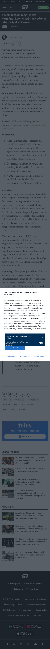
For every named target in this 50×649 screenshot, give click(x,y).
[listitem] (24, 337)
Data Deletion (11, 356)
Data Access (25, 356)
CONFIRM (15, 348)
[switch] (41, 343)
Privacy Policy (38, 356)
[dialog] (25, 324)
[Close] (45, 292)
